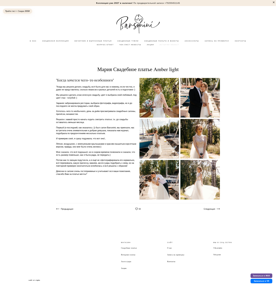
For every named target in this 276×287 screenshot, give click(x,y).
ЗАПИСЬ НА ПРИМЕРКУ (217, 41)
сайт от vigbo (34, 280)
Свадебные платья (129, 248)
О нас (169, 248)
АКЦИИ (150, 44)
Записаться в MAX (261, 276)
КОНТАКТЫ (240, 41)
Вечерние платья (128, 254)
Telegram (217, 254)
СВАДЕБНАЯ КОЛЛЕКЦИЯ (55, 41)
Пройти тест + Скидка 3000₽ (17, 11)
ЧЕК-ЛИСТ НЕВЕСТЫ (130, 44)
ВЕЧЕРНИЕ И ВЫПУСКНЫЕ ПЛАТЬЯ (93, 41)
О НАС (33, 41)
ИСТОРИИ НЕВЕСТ (169, 44)
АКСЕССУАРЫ (192, 41)
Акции (124, 268)
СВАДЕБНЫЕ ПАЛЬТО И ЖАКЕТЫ (161, 41)
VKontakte (217, 248)
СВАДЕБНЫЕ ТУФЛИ (128, 41)
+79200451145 (172, 3)
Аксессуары (126, 261)
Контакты (171, 261)
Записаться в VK (261, 281)
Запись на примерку (176, 254)
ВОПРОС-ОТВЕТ (105, 44)
